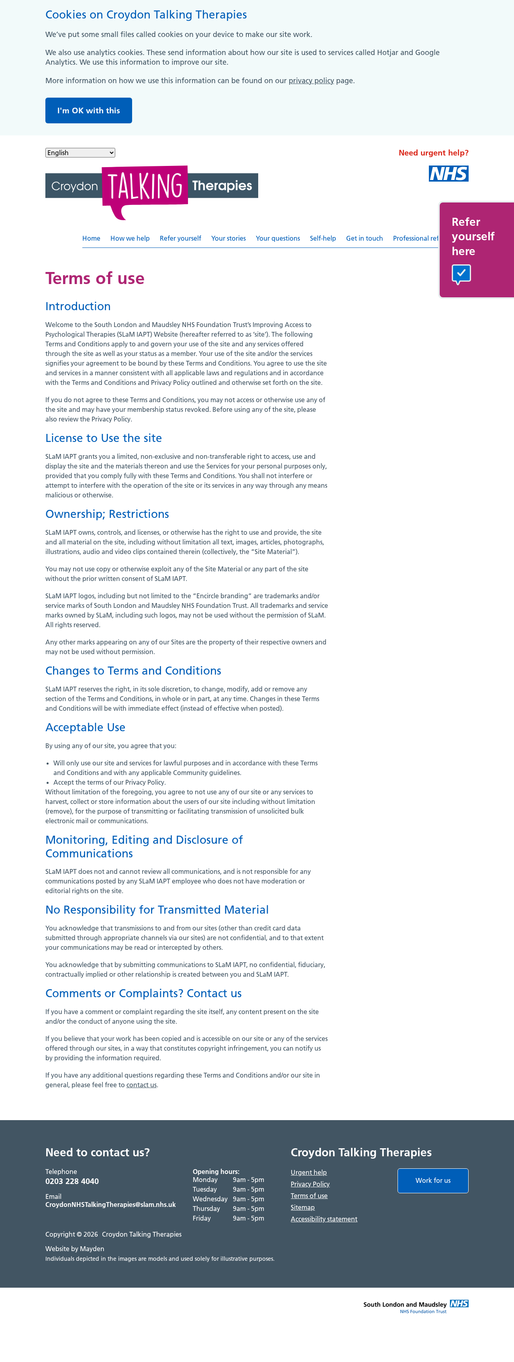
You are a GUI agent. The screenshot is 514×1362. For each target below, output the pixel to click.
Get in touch (364, 238)
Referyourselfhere (473, 236)
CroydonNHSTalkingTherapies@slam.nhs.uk (110, 1204)
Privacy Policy (310, 1184)
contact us (141, 1085)
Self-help (323, 238)
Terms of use (309, 1196)
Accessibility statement (324, 1219)
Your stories (228, 238)
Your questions (278, 238)
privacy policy (311, 80)
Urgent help (309, 1172)
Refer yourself (180, 238)
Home (91, 238)
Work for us (433, 1180)
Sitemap (303, 1207)
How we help (130, 238)
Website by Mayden (74, 1249)
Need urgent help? (434, 152)
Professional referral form (431, 238)
